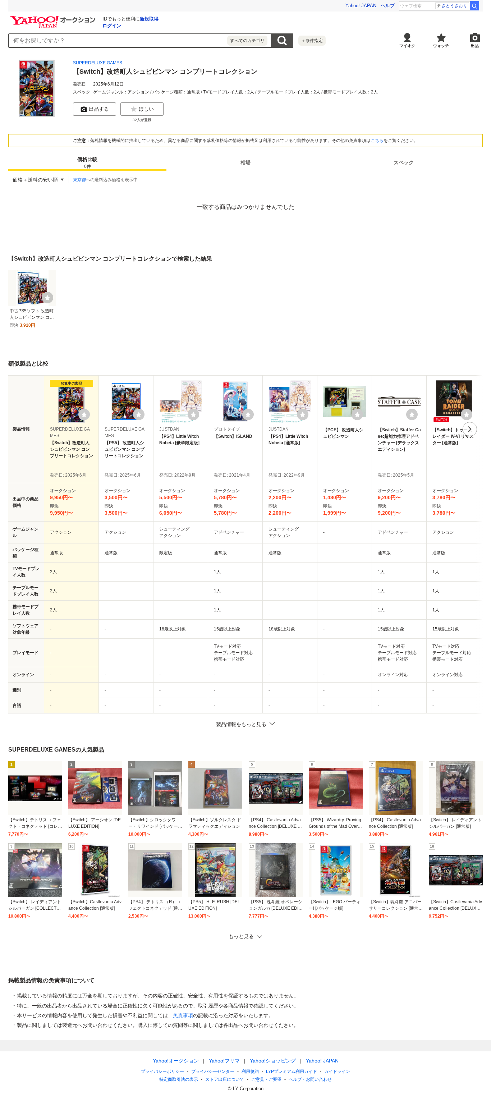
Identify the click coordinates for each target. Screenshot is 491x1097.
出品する (99, 109)
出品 (475, 45)
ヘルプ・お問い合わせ (310, 1079)
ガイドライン (337, 1071)
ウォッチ (441, 45)
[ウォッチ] (47, 297)
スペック (404, 162)
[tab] (87, 162)
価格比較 (87, 162)
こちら (377, 140)
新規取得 (149, 19)
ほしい (146, 109)
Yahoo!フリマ (224, 1061)
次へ (470, 429)
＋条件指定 (312, 40)
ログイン (111, 25)
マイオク (407, 45)
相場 (245, 162)
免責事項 (183, 1015)
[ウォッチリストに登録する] (84, 414)
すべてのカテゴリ (247, 40)
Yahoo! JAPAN (360, 5)
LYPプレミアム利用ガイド (291, 1071)
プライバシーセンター (212, 1071)
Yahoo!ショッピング (273, 1061)
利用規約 (250, 1071)
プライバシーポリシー (162, 1071)
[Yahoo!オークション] (53, 18)
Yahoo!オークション (176, 1061)
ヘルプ (388, 5)
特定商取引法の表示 (178, 1079)
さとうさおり (454, 5)
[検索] (474, 5)
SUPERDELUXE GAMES (97, 62)
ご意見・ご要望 (266, 1079)
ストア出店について (224, 1079)
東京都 (79, 180)
